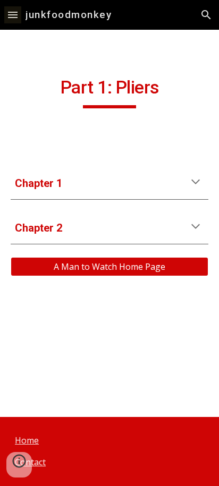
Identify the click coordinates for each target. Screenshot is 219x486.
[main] (109, 92)
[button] (13, 14)
